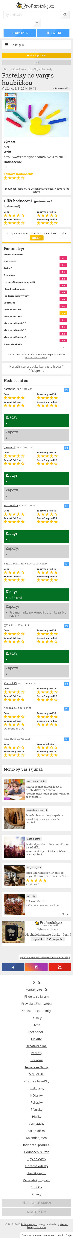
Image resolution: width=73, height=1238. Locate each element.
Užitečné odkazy (36, 1166)
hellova (8, 708)
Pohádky (37, 1102)
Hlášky (36, 1117)
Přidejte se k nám (36, 997)
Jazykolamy (36, 1088)
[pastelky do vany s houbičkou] (36, 114)
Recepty (36, 1053)
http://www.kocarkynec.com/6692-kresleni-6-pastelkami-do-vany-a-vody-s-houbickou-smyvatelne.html (36, 157)
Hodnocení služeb (36, 1152)
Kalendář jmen (36, 1138)
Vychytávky (36, 1124)
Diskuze (36, 1039)
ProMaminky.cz (29, 1224)
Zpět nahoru (36, 1032)
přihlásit (36, 237)
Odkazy (36, 1018)
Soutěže (36, 1187)
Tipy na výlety (36, 1159)
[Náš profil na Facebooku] (13, 967)
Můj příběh (36, 1074)
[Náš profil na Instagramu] (36, 967)
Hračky (33, 69)
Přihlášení (53, 33)
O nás (37, 982)
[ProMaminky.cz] (36, 6)
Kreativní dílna (36, 1046)
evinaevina (11, 505)
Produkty (19, 69)
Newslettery (36, 1212)
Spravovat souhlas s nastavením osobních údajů (47, 1235)
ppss (7, 625)
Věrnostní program (36, 1180)
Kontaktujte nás (36, 989)
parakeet (9, 447)
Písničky (36, 1110)
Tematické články (36, 1067)
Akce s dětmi (36, 1131)
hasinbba (9, 389)
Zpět (36, 62)
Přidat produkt (37, 55)
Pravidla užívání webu (36, 1004)
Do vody (46, 69)
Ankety (36, 1194)
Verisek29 (10, 683)
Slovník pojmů (36, 1173)
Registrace (20, 33)
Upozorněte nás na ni (36, 357)
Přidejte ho (36, 371)
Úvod (6, 69)
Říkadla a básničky (36, 1081)
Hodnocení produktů (36, 1145)
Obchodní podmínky (36, 1011)
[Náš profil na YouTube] (60, 967)
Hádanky (36, 1095)
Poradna (37, 1060)
